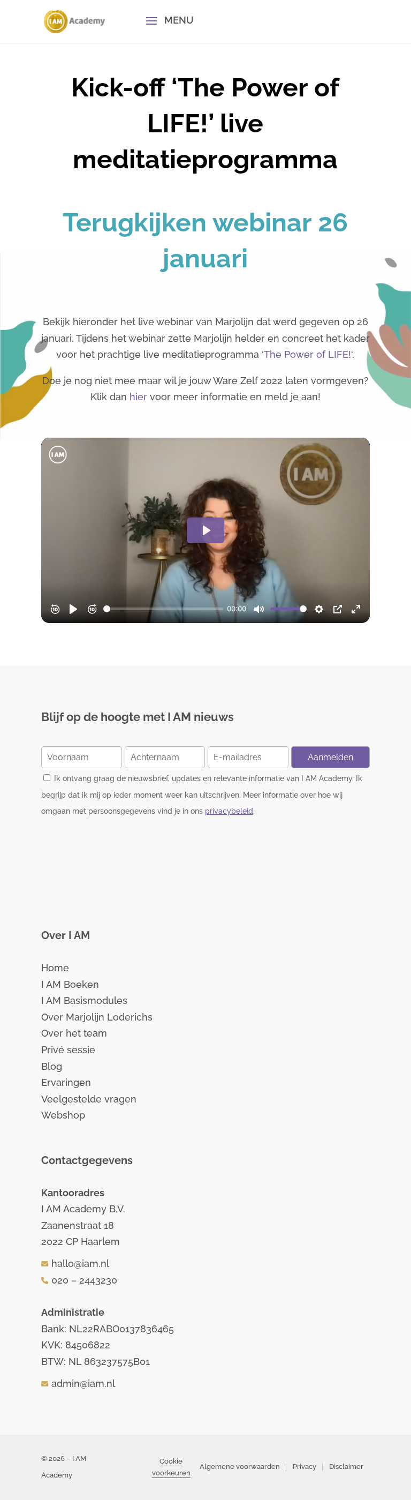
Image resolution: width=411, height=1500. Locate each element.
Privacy (304, 1466)
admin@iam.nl (83, 1383)
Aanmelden (330, 757)
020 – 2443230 (84, 1280)
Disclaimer (346, 1466)
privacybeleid (229, 811)
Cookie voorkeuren (171, 1467)
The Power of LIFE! (307, 354)
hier (138, 396)
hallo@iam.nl (80, 1263)
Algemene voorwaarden (240, 1466)
